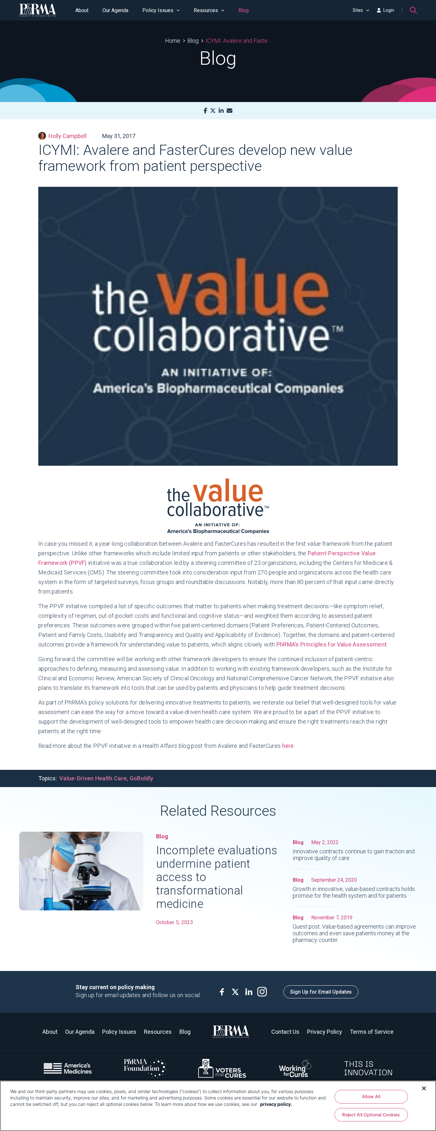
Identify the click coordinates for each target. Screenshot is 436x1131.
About (81, 10)
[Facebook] (205, 110)
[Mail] (229, 110)
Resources (206, 10)
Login (388, 10)
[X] (213, 110)
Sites (358, 10)
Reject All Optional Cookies (371, 1115)
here (288, 745)
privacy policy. (276, 1104)
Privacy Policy (324, 1031)
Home (172, 40)
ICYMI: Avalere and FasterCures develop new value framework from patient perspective (238, 40)
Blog (243, 10)
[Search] (413, 10)
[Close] (423, 1087)
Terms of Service (372, 1031)
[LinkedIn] (221, 110)
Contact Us (285, 1031)
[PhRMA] (37, 10)
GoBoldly (141, 778)
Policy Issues (157, 10)
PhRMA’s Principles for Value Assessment (331, 644)
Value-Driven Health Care (93, 778)
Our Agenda (115, 10)
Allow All (371, 1096)
